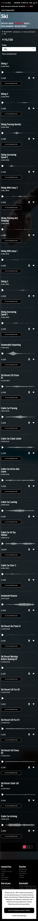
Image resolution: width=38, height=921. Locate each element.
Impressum (4, 879)
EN (36, 3)
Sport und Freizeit (29, 32)
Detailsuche (8, 6)
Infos (31, 6)
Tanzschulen (22, 6)
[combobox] (19, 49)
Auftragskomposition (7, 888)
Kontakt (3, 869)
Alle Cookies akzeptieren (19, 910)
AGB (2, 875)
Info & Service (5, 886)
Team (3, 873)
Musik (2, 6)
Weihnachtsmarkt (9, 10)
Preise (3, 10)
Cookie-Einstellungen (19, 916)
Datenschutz (5, 877)
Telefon (21, 875)
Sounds (27, 6)
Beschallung (14, 6)
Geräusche (16, 32)
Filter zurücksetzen (9, 54)
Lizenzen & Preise (6, 871)
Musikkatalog (23, 869)
